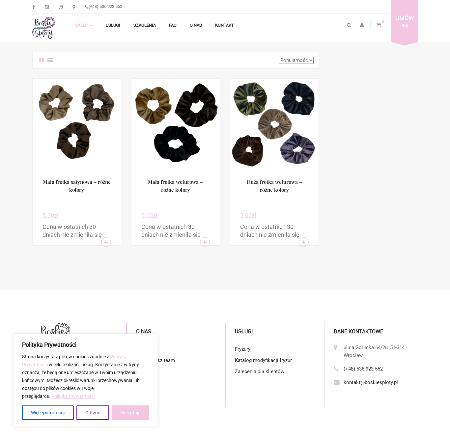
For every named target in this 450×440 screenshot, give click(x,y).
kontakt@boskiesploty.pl (371, 382)
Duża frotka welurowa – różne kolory (274, 186)
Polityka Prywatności (73, 396)
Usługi (113, 25)
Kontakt (224, 25)
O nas (196, 25)
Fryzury (242, 349)
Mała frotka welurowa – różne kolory (175, 186)
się (404, 21)
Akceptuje (130, 412)
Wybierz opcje (106, 242)
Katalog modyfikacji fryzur (263, 360)
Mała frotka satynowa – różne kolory (77, 186)
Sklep (81, 25)
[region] (85, 380)
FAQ (173, 25)
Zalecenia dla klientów (259, 371)
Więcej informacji (48, 412)
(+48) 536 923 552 (105, 6)
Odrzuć (92, 412)
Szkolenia (144, 25)
